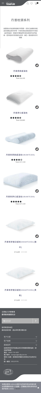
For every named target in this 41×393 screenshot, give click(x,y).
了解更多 (17, 389)
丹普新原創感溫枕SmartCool (20, 155)
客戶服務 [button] (7, 341)
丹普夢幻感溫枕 (20, 113)
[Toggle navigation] (3, 2)
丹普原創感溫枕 (20, 71)
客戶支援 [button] (7, 337)
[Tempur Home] (10, 3)
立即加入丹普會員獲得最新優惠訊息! (8, 313)
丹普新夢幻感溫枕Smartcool (20, 196)
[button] (16, 76)
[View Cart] (36, 4)
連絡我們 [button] (7, 345)
